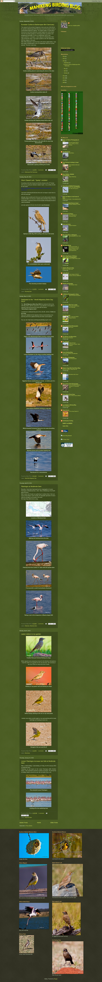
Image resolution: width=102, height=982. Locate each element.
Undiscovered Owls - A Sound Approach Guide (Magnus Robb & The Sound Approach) (74, 248)
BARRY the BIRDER (67, 423)
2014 (64, 58)
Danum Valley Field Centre (74, 258)
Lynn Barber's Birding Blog (69, 405)
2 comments (41, 170)
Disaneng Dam (28, 291)
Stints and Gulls (67, 224)
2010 (64, 80)
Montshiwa (27, 753)
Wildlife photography (68, 283)
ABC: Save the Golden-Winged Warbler (74, 317)
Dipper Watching (72, 176)
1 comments (41, 289)
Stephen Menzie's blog (68, 267)
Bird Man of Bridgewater (69, 357)
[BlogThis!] (50, 170)
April (65, 70)
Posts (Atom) (29, 825)
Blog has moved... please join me (70, 369)
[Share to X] (52, 170)
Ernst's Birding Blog (68, 352)
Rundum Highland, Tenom (74, 204)
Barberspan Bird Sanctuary (31, 172)
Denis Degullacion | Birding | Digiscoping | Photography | (70, 256)
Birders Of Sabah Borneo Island (70, 203)
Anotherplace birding (68, 420)
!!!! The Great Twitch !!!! (73, 411)
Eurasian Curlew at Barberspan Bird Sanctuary (37, 24)
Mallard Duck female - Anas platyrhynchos (72, 199)
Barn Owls (71, 327)
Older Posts (54, 822)
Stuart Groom (66, 410)
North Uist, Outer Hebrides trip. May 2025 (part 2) (74, 188)
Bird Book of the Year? (73, 374)
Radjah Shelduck (72, 225)
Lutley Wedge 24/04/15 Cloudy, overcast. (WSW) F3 (75, 275)
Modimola (27, 625)
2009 (64, 82)
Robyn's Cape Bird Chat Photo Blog (71, 368)
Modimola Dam (33, 625)
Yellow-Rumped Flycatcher (74, 295)
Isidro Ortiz (65, 426)
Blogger (55, 978)
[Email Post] (46, 170)
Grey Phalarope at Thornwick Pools (73, 215)
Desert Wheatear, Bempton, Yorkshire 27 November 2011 (75, 386)
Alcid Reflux (71, 153)
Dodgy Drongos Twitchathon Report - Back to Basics (74, 344)
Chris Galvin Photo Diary (69, 394)
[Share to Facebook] (53, 170)
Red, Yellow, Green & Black (75, 395)
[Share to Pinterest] (55, 170)
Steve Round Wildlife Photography (71, 186)
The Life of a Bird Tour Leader (70, 304)
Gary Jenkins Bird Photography (70, 383)
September (66, 62)
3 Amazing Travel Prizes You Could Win (74, 306)
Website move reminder (68, 337)
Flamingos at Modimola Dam (31, 486)
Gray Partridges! (66, 406)
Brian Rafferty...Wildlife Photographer (68, 175)
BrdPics (65, 373)
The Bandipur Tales (73, 284)
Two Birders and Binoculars (69, 336)
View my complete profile (74, 25)
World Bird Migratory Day (30, 478)
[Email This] (49, 170)
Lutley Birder (66, 273)
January (66, 73)
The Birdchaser (66, 151)
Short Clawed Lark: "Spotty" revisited (34, 180)
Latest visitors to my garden (31, 634)
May (65, 68)
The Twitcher (66, 341)
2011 (64, 78)
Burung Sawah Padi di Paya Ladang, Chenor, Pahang (73, 144)
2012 (64, 75)
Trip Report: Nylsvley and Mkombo (70, 353)
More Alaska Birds (73, 358)
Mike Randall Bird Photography (70, 326)
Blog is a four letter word (68, 269)
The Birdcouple (66, 315)
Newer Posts (24, 822)
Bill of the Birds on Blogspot (70, 234)
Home (39, 822)
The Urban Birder (67, 245)
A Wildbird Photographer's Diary (71, 294)
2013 (64, 60)
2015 (64, 56)
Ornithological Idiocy (68, 213)
